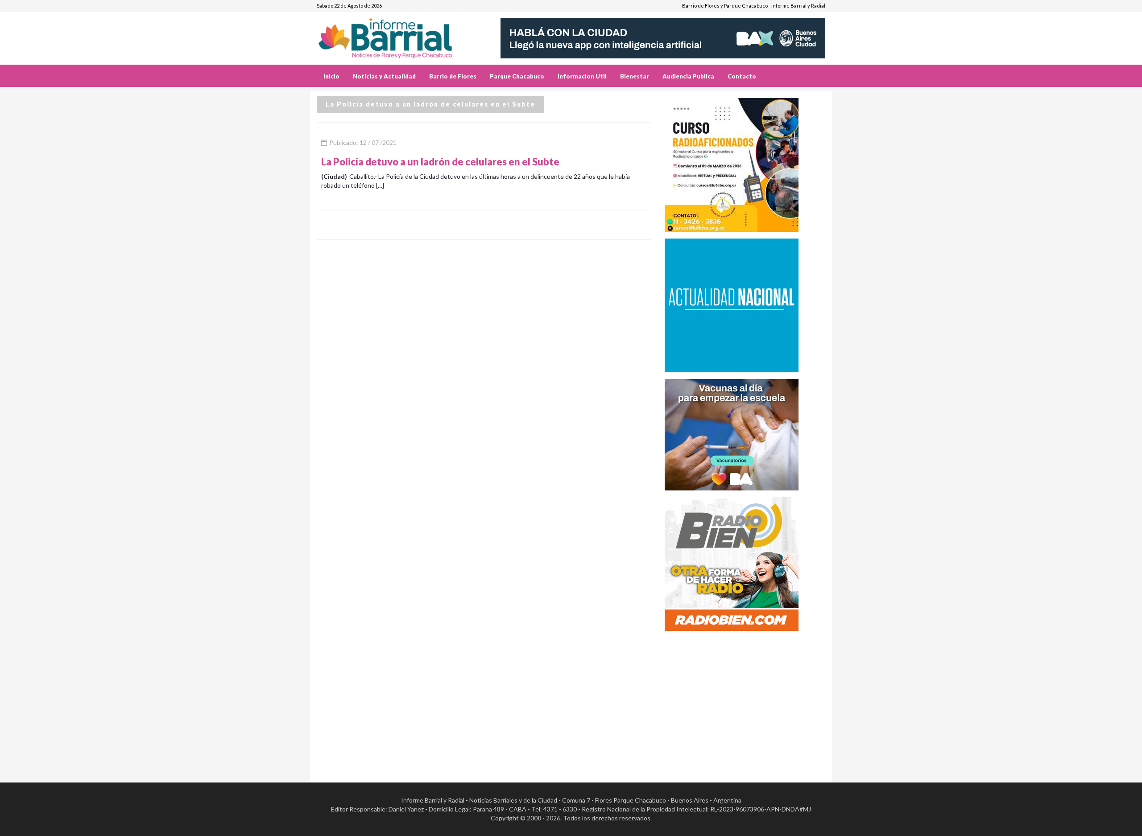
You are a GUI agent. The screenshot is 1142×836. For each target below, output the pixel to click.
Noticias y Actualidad (384, 76)
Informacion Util (582, 76)
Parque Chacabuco (517, 76)
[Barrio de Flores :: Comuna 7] (396, 35)
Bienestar (634, 76)
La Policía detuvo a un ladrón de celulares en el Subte (440, 162)
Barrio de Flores (452, 76)
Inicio (331, 76)
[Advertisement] (745, 700)
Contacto (742, 76)
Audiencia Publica (688, 76)
